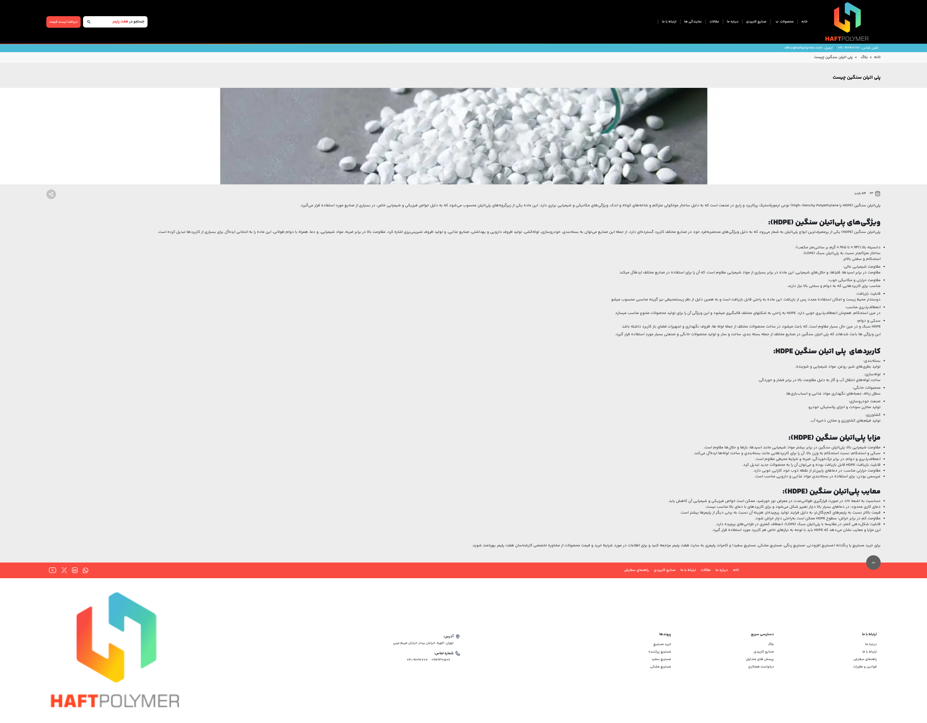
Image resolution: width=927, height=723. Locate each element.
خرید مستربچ (862, 545)
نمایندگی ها (693, 21)
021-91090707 (417, 660)
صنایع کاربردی (756, 21)
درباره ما (732, 21)
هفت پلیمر (505, 545)
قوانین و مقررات (865, 666)
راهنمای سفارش (636, 570)
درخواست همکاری (761, 666)
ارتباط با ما (669, 21)
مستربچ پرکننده (659, 651)
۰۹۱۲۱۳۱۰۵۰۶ (440, 660)
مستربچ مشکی (660, 666)
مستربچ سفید (661, 659)
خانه (804, 21)
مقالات (714, 21)
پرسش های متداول (760, 659)
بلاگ (771, 644)
